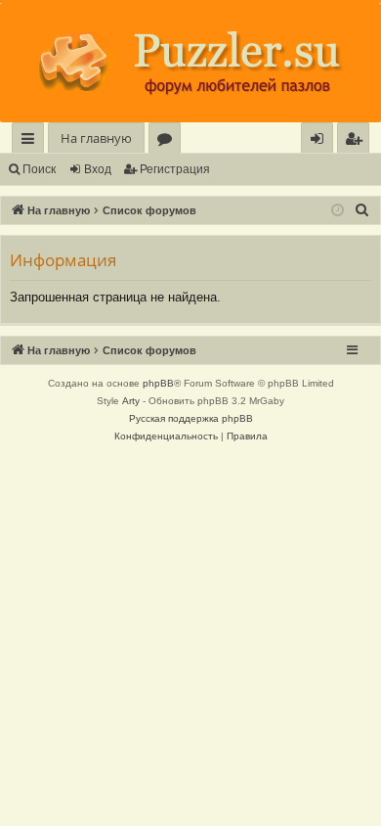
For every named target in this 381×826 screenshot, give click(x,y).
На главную (96, 138)
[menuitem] (353, 138)
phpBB (158, 383)
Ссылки (32, 141)
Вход (97, 169)
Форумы (168, 141)
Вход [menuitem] (321, 141)
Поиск (39, 169)
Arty (131, 400)
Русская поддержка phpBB (191, 418)
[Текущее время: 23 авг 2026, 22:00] (337, 211)
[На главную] (190, 62)
